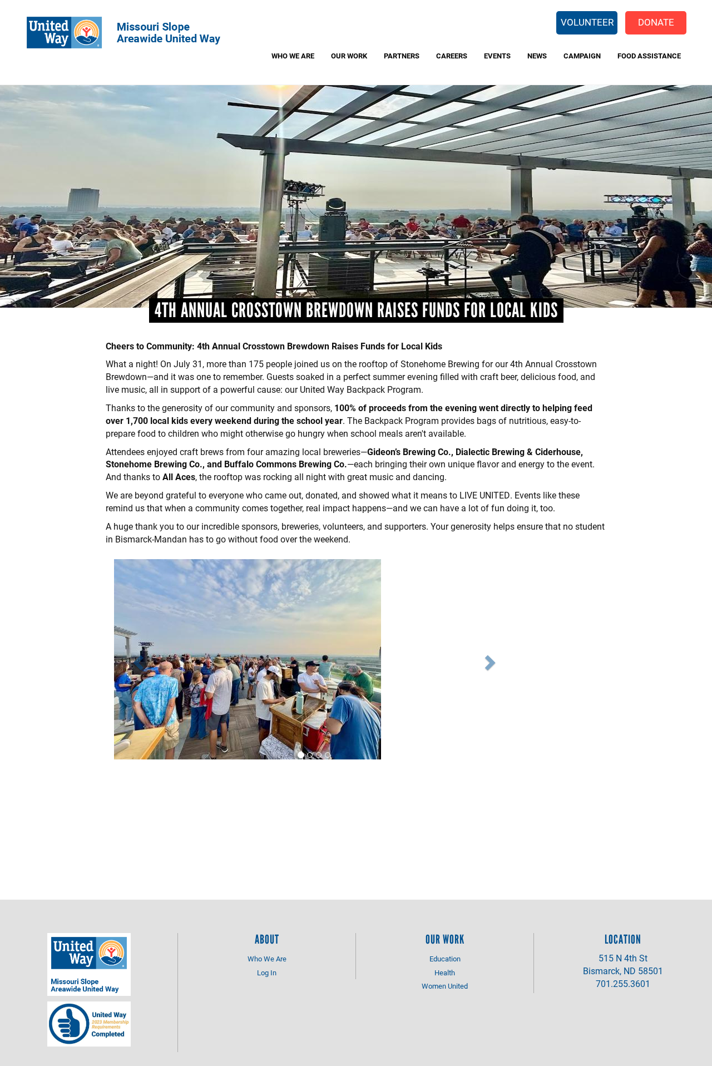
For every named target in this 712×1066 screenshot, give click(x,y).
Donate (656, 22)
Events (497, 56)
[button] (137, 659)
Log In (266, 973)
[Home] (131, 32)
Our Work (349, 56)
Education (445, 959)
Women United (445, 986)
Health (444, 973)
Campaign (582, 56)
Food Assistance (649, 56)
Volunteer (587, 22)
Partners (401, 56)
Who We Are (292, 56)
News (537, 56)
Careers (451, 56)
